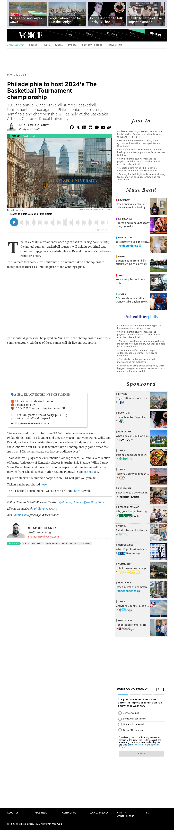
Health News (125, 582)
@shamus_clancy (70, 502)
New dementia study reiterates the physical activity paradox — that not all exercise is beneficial (138, 161)
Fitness (122, 393)
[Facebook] (71, 128)
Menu (12, 35)
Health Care (125, 620)
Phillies (72, 44)
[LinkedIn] (84, 128)
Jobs (121, 275)
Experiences (125, 218)
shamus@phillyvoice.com (43, 536)
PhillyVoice (30, 35)
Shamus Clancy (36, 125)
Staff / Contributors (125, 814)
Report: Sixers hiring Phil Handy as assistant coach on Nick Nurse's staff (137, 169)
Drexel (16, 136)
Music (121, 256)
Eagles (33, 44)
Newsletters (115, 44)
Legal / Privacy (99, 812)
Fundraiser (125, 488)
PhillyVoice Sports (45, 508)
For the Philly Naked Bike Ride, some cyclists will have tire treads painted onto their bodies (139, 143)
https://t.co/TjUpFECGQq (51, 415)
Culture (112, 34)
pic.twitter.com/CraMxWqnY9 (30, 418)
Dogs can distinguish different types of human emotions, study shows (139, 327)
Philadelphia (53, 543)
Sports (155, 34)
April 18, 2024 (42, 423)
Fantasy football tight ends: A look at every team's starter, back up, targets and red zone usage (141, 176)
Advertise (41, 812)
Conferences (125, 544)
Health (90, 34)
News (69, 34)
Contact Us (69, 812)
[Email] (103, 128)
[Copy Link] (109, 128)
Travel (122, 450)
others (88, 471)
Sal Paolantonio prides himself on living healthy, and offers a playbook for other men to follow (141, 152)
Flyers (46, 44)
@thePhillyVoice (94, 502)
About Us (13, 812)
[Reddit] (90, 128)
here (44, 484)
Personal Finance (128, 507)
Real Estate (124, 431)
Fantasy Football (92, 44)
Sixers (59, 44)
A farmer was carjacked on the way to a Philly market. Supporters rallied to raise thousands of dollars (139, 134)
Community (125, 563)
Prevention (125, 237)
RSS (147, 812)
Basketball (29, 136)
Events (133, 34)
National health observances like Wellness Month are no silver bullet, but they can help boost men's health (141, 343)
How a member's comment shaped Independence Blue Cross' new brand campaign (137, 352)
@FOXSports (27, 415)
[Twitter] (78, 128)
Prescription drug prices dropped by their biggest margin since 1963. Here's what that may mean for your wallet (141, 368)
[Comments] (96, 128)
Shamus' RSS (21, 515)
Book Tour (124, 412)
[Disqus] (59, 637)
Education (124, 199)
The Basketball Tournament (77, 543)
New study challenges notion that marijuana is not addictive (136, 360)
